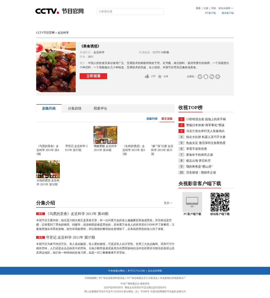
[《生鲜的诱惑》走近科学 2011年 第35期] (134, 143)
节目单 (76, 24)
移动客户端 (228, 13)
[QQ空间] (217, 76)
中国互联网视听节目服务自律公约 (168, 291)
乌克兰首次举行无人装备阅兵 (205, 131)
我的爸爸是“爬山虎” (199, 166)
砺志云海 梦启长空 (198, 160)
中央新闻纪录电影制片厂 (173, 278)
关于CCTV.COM (136, 270)
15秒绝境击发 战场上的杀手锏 (206, 119)
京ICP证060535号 (113, 287)
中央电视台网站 (116, 270)
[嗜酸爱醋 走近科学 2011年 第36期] (105, 143)
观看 (40, 213)
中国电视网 (90, 278)
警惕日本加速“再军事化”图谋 (205, 125)
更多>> (168, 202)
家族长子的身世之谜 (199, 154)
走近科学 (63, 32)
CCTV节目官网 (45, 32)
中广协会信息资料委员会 (112, 278)
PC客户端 (210, 13)
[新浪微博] (199, 76)
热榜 (194, 24)
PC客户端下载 (192, 214)
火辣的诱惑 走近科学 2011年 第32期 (48, 182)
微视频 (212, 24)
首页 (42, 24)
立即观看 (93, 76)
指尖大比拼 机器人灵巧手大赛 (206, 137)
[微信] (211, 76)
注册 (206, 8)
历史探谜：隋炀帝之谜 (201, 172)
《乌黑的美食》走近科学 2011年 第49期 (48, 150)
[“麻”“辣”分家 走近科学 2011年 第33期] (163, 143)
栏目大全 (122, 24)
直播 (58, 24)
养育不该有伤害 (196, 148)
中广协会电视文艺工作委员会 (142, 278)
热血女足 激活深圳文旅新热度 (206, 142)
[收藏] (160, 76)
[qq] (205, 76)
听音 (178, 24)
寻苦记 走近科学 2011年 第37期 (76, 148)
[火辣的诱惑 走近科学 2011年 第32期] (48, 177)
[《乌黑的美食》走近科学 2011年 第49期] (48, 143)
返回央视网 (226, 8)
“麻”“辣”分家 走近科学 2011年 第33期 (162, 150)
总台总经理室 (155, 270)
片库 (144, 24)
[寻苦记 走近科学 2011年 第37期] (77, 143)
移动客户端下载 (220, 214)
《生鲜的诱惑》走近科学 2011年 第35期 (134, 150)
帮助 (213, 8)
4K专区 (160, 24)
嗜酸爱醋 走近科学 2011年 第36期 (105, 148)
